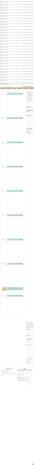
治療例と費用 (20, 88)
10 (6, 318)
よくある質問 (25, 88)
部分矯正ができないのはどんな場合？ (30, 119)
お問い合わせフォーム (30, 86)
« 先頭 (0, 318)
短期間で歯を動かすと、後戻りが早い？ (30, 122)
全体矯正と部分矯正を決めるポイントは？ (30, 117)
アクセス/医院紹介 (31, 88)
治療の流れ (14, 88)
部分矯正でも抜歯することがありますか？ (30, 124)
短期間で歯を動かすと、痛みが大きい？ (30, 120)
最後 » (8, 318)
